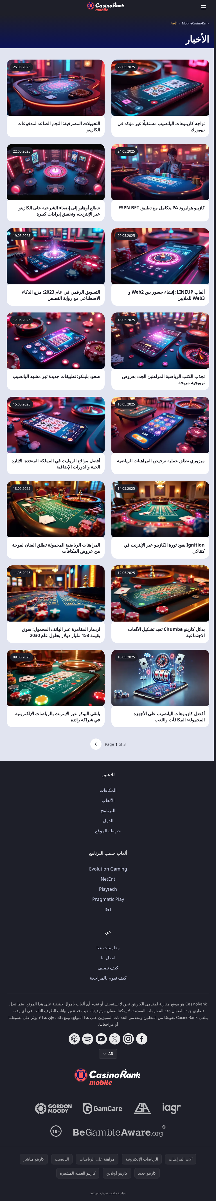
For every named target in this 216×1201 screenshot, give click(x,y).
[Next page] (96, 744)
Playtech (108, 889)
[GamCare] (102, 1108)
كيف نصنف (108, 968)
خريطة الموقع (108, 831)
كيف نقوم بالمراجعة (108, 978)
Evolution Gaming (108, 869)
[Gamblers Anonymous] (142, 1108)
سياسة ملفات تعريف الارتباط (108, 1193)
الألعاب (108, 800)
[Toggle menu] (203, 7)
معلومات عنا (108, 947)
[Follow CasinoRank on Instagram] (128, 1038)
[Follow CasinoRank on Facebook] (141, 1038)
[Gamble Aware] (119, 1131)
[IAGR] (172, 1108)
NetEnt (108, 879)
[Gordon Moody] (53, 1108)
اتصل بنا (108, 958)
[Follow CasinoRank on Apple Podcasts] (74, 1038)
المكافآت (108, 790)
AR (110, 1053)
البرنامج (108, 810)
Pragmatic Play (108, 899)
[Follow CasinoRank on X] (114, 1038)
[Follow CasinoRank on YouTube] (101, 1038)
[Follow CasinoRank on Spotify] (87, 1038)
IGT (108, 909)
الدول (108, 820)
